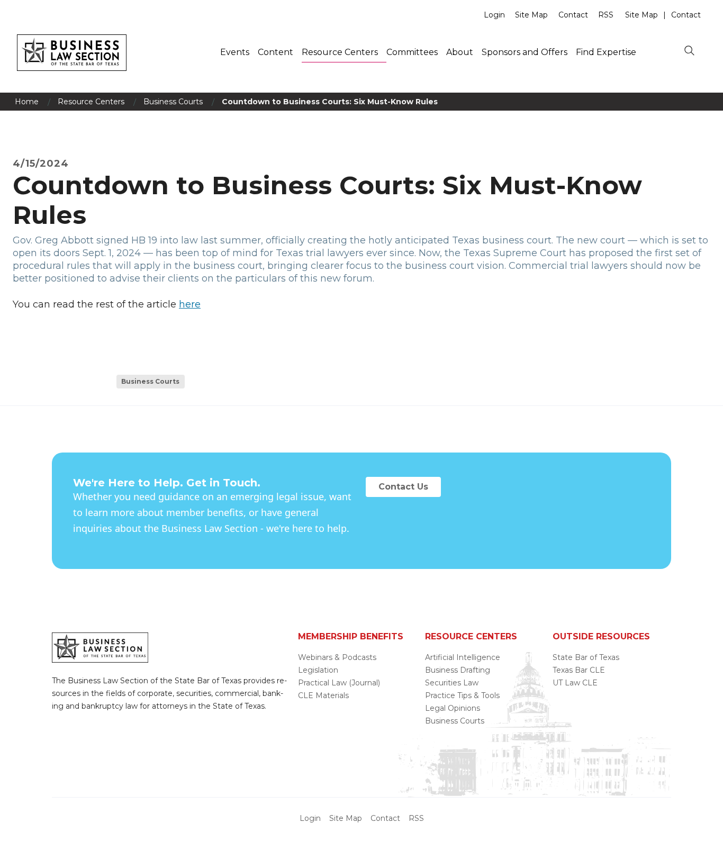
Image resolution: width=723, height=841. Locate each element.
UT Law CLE (575, 682)
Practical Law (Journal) (339, 682)
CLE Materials (323, 695)
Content (275, 52)
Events (234, 52)
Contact (573, 15)
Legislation (318, 670)
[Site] (71, 68)
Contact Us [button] (403, 487)
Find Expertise (606, 52)
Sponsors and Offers (524, 52)
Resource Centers (340, 52)
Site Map (531, 15)
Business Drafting (457, 670)
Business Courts (173, 101)
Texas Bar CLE (579, 670)
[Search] (689, 51)
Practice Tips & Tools (462, 695)
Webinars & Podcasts (337, 657)
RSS (605, 15)
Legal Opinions (452, 708)
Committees (412, 52)
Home (27, 101)
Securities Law (451, 682)
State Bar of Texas (586, 657)
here (190, 304)
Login (494, 15)
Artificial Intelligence (462, 657)
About (459, 52)
